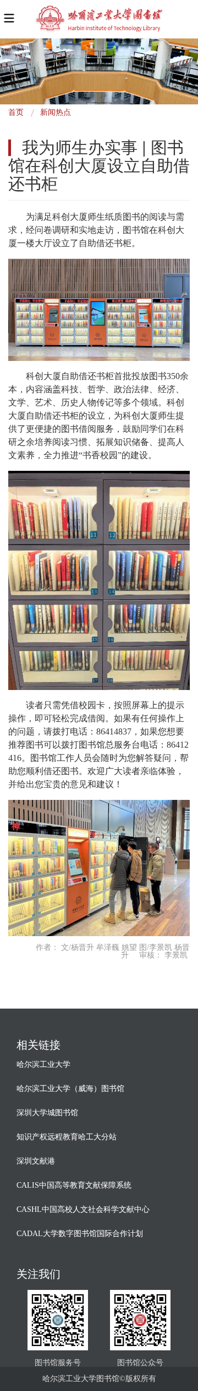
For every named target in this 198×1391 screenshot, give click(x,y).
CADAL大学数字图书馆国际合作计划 (79, 1233)
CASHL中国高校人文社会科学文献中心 (83, 1209)
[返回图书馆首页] (99, 19)
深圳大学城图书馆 (47, 1113)
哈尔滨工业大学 (43, 1064)
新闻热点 (55, 112)
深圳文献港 (35, 1161)
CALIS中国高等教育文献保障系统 (73, 1185)
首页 (16, 112)
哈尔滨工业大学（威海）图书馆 (70, 1088)
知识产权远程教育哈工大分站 (66, 1137)
